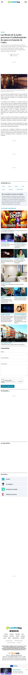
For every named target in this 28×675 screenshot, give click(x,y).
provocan (11, 189)
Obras (9, 638)
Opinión (17, 636)
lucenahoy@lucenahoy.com (20, 659)
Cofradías (5, 636)
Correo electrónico (4, 357)
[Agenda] (14, 479)
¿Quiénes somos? (9, 640)
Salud (5, 638)
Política (6, 634)
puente (16, 186)
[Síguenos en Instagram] (14, 631)
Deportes (12, 636)
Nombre (2, 351)
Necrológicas (15, 638)
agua (3, 186)
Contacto (19, 642)
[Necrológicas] (14, 484)
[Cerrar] (26, 669)
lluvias (3, 189)
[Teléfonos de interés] (14, 494)
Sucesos (3, 32)
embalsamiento (20, 189)
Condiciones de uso (18, 640)
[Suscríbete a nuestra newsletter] (14, 199)
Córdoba (23, 636)
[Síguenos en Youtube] (16, 631)
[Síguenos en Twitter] (12, 631)
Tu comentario (4, 363)
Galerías (22, 638)
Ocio (23, 634)
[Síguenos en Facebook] (10, 631)
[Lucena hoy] (14, 629)
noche (9, 186)
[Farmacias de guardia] (14, 489)
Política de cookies (11, 642)
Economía (17, 634)
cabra (23, 186)
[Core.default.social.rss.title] (18, 631)
